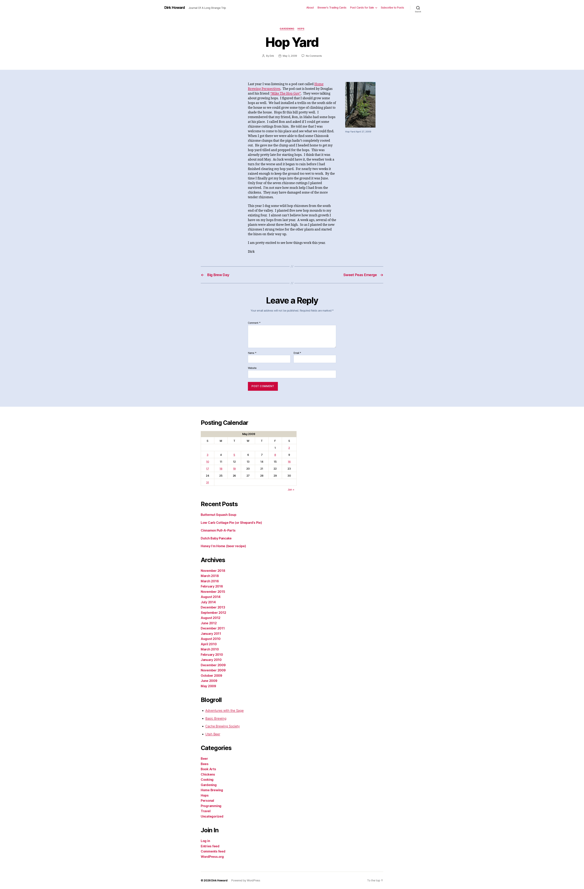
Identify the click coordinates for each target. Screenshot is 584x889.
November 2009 (213, 670)
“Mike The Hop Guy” (285, 94)
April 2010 (209, 644)
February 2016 (212, 586)
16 (289, 461)
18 (220, 468)
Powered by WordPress (245, 880)
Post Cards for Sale (362, 7)
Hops (300, 28)
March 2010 (210, 649)
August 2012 (210, 618)
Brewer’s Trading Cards (332, 7)
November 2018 (213, 571)
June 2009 (209, 681)
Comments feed (213, 851)
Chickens (208, 774)
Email (297, 353)
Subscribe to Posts (392, 7)
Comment (254, 323)
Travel (205, 811)
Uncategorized (212, 816)
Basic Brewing (215, 718)
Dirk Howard (174, 7)
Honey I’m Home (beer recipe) (223, 546)
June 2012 (209, 623)
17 (207, 468)
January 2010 (211, 660)
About (310, 7)
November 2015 (213, 592)
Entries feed (210, 846)
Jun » (291, 489)
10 (207, 461)
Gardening (287, 28)
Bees (205, 764)
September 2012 (213, 613)
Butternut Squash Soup (218, 515)
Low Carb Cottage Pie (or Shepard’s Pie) (231, 523)
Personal (207, 800)
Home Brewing (212, 790)
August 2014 (211, 597)
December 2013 (213, 607)
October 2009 (211, 676)
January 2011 (211, 634)
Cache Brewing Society (222, 726)
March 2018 (210, 576)
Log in (205, 841)
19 (234, 468)
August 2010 (211, 639)
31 (207, 482)
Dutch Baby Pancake (216, 538)
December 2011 (213, 628)
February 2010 (212, 655)
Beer (204, 759)
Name (252, 353)
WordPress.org (212, 857)
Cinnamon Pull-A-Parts (218, 530)
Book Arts (208, 769)
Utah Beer (212, 734)
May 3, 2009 (290, 55)
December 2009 (213, 665)
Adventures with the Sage (224, 710)
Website (252, 367)
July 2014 (208, 602)
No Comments (314, 55)
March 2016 (210, 581)
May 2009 (208, 686)
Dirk (272, 55)
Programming (211, 806)
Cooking (207, 780)
